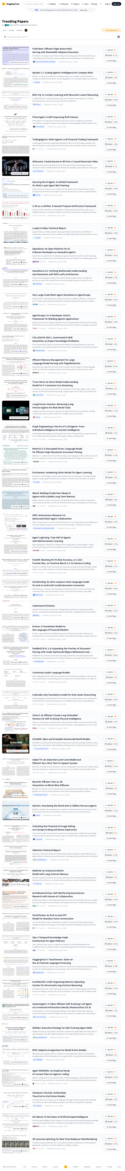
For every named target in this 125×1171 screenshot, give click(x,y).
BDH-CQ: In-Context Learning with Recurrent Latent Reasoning (65, 94)
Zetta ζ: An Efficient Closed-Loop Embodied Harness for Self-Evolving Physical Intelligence (56, 717)
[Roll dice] (118, 36)
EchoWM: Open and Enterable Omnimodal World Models (61, 739)
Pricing (94, 4)
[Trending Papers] (26, 30)
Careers (55, 1167)
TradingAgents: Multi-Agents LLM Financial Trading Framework (65, 139)
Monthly (19, 30)
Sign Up (116, 4)
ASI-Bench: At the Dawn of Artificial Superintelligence (60, 1116)
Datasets (64, 4)
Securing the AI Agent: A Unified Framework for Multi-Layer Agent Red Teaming (55, 183)
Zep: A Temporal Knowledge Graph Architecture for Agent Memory (50, 939)
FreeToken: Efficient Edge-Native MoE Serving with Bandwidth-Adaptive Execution (55, 50)
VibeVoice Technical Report (46, 850)
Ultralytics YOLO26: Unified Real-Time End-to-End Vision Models (49, 1094)
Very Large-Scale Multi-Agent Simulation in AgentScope (61, 294)
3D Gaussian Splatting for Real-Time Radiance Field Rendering (64, 1138)
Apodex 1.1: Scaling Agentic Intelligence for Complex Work (62, 72)
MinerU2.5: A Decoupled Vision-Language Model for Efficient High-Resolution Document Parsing (57, 450)
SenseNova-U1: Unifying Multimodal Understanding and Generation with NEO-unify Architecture (59, 272)
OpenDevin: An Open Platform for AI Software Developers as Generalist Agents (54, 250)
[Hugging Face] (65, 1166)
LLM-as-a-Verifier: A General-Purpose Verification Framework (64, 205)
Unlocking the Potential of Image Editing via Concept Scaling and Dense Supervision (54, 828)
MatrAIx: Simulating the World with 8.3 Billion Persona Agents (64, 805)
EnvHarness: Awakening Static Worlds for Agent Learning (62, 472)
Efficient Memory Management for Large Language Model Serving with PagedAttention (56, 361)
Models (53, 4)
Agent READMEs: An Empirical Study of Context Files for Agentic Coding (51, 1072)
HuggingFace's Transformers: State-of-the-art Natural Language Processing (52, 961)
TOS (24, 1167)
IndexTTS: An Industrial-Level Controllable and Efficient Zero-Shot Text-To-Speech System (56, 761)
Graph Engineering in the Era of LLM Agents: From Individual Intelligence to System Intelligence (58, 428)
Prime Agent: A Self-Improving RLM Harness (55, 117)
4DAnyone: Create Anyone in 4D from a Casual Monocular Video (65, 161)
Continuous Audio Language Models (51, 672)
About (45, 1167)
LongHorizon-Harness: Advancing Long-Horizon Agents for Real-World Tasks (53, 406)
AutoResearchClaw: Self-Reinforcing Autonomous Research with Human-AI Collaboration (58, 894)
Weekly (11, 30)
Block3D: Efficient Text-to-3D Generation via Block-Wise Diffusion (50, 783)
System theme (10, 1167)
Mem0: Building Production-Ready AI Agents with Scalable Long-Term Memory (53, 495)
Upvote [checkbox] (112, 50)
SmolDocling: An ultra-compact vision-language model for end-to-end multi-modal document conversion (60, 583)
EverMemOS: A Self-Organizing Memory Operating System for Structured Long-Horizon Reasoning (58, 983)
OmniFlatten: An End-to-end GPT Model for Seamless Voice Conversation (52, 917)
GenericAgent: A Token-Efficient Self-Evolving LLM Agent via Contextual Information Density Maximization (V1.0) (62, 1005)
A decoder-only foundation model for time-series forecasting (64, 694)
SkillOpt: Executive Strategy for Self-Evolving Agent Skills (62, 1027)
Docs (86, 4)
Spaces (76, 4)
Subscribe (83, 10)
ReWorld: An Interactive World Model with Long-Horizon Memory (50, 872)
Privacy (34, 1167)
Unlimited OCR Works (43, 605)
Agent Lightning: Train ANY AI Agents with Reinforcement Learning (51, 539)
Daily (4, 30)
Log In (107, 4)
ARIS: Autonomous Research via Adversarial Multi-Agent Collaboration (52, 517)
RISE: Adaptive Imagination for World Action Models (59, 1050)
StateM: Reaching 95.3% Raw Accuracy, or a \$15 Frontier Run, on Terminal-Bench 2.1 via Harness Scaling (61, 561)
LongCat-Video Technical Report (49, 228)
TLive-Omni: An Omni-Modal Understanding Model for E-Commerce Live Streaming (55, 383)
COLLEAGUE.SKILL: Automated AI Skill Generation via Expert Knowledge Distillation (55, 339)
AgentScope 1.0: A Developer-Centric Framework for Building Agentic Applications (55, 317)
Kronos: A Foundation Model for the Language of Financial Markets (50, 628)
